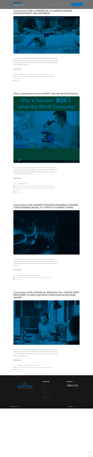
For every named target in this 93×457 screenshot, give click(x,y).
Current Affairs (39, 185)
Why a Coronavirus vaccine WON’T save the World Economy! (45, 93)
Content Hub (61, 4)
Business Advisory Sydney (35, 76)
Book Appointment (77, 4)
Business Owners (44, 76)
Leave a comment (18, 80)
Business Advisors (18, 76)
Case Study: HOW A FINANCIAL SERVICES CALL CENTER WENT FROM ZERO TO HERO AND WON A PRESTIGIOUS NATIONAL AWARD (46, 295)
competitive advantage (51, 76)
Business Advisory (34, 74)
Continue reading (18, 68)
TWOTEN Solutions (77, 406)
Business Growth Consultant (43, 74)
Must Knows (44, 185)
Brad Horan (17, 74)
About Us (50, 4)
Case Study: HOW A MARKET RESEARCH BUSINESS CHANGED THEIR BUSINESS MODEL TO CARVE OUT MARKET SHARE (45, 206)
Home (45, 4)
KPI (14, 78)
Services (55, 4)
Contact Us (67, 4)
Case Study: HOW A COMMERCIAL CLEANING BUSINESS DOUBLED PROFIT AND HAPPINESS (42, 12)
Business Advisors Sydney (26, 76)
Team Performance (50, 185)
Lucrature (20, 406)
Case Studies (50, 74)
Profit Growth (17, 78)
